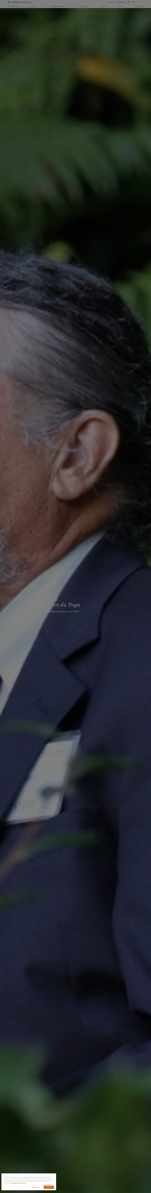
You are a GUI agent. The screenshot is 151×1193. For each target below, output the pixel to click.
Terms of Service (21, 1183)
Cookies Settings (35, 1187)
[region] (28, 1181)
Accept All (48, 1187)
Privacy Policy (14, 1183)
